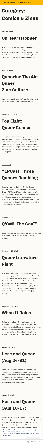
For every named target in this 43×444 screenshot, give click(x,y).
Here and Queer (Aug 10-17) (18, 405)
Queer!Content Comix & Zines (16, 2)
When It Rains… (18, 312)
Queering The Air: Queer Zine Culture (20, 83)
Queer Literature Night (20, 261)
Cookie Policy (7, 435)
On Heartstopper (19, 38)
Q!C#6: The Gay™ (19, 224)
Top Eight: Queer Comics (17, 124)
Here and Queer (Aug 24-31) (18, 357)
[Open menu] (40, 2)
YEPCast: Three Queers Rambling (20, 174)
